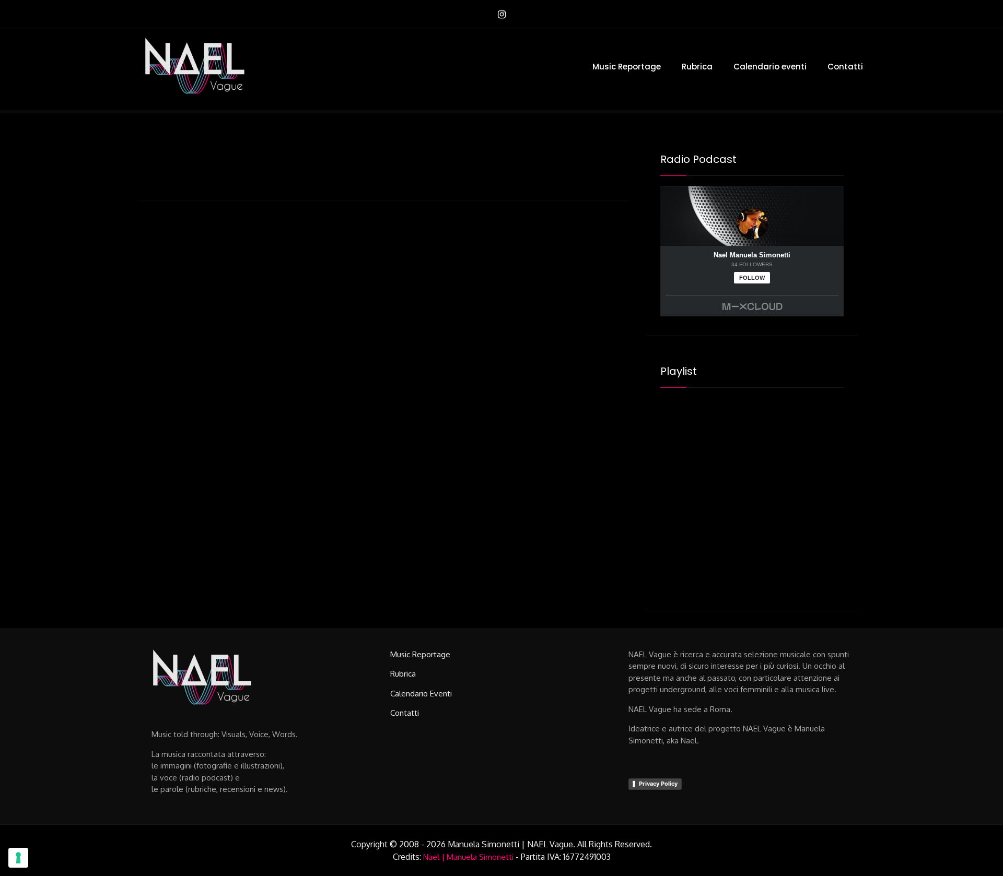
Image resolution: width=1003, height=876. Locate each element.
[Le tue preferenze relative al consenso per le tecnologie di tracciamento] (18, 858)
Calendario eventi (770, 66)
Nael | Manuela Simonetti (468, 857)
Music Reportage (626, 66)
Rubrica (697, 66)
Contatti (845, 66)
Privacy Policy (658, 783)
